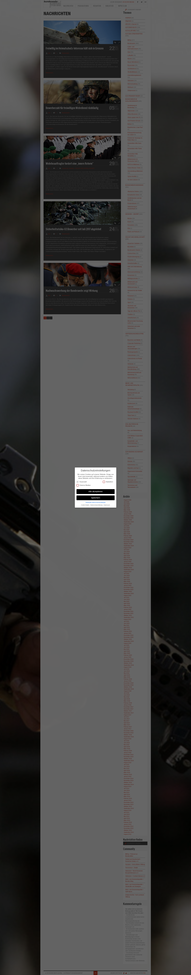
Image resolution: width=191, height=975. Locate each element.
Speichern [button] (95, 498)
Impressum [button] (107, 505)
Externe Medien (85, 485)
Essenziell (83, 482)
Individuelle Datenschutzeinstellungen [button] (96, 502)
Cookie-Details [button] (85, 505)
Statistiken (109, 482)
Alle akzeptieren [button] (95, 491)
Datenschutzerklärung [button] (96, 505)
